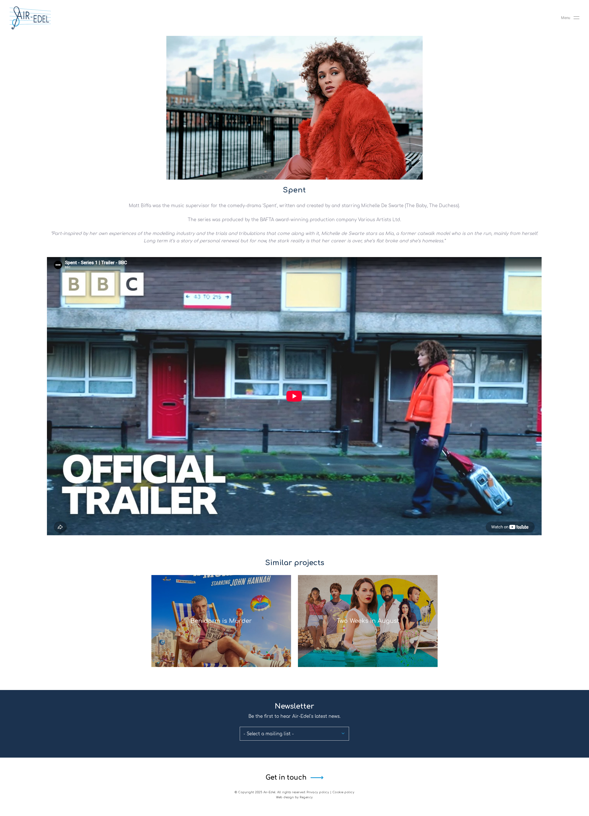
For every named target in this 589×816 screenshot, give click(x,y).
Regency (306, 797)
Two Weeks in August (368, 621)
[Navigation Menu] (570, 18)
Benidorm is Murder (221, 621)
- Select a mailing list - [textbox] (268, 733)
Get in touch (286, 777)
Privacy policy (318, 792)
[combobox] (294, 734)
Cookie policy (343, 792)
